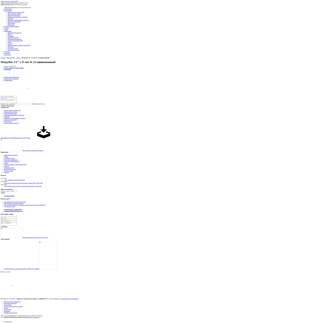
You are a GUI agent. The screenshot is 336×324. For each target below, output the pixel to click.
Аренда (6, 28)
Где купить (7, 55)
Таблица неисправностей (15, 40)
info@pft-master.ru (34, 317)
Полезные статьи (13, 48)
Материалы (11, 25)
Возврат (6, 172)
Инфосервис (8, 31)
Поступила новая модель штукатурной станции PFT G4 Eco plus (23, 183)
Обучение (11, 47)
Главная (3, 58)
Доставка (7, 51)
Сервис (6, 29)
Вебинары (11, 36)
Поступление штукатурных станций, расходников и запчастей (23, 186)
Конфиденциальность (10, 313)
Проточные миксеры (14, 15)
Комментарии (8, 80)
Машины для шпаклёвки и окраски (18, 20)
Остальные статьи (9, 206)
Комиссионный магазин (11, 123)
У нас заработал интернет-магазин (14, 180)
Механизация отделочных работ (13, 203)
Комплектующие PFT (14, 21)
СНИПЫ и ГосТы (13, 37)
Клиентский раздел (13, 50)
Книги (10, 42)
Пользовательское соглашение (69, 299)
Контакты (7, 53)
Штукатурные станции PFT (16, 12)
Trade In (10, 44)
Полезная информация (14, 39)
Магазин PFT (8, 10)
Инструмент (11, 23)
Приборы (10, 18)
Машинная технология (14, 33)
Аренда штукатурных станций (13, 306)
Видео (9, 34)
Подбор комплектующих (11, 26)
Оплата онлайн (8, 171)
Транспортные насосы (14, 14)
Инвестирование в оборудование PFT (19, 45)
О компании (8, 9)
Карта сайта (7, 309)
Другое (18, 58)
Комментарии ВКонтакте (11, 77)
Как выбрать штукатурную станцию (15, 202)
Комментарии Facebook (11, 79)
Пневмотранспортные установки (17, 17)
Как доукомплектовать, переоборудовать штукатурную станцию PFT (24, 205)
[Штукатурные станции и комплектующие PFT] (9, 1)
